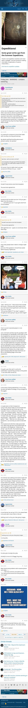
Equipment (12, 679)
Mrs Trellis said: (5, 96)
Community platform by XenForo (13, 706)
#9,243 (25, 153)
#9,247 (25, 242)
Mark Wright (6, 679)
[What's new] (23, 8)
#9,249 (25, 302)
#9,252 (25, 385)
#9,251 (25, 366)
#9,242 (25, 132)
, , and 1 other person (14, 356)
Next (20, 634)
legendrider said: (5, 220)
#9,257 (25, 550)
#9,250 (25, 325)
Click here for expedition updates (10, 66)
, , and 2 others (14, 252)
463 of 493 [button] (14, 634)
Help (24, 702)
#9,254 (25, 475)
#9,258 (25, 566)
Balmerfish (6, 670)
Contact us (3, 702)
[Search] (26, 8)
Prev (8, 634)
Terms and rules (11, 702)
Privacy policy (19, 702)
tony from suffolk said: (7, 156)
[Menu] (2, 8)
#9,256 (25, 530)
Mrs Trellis (4, 84)
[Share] (23, 93)
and (8, 500)
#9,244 (25, 181)
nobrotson (6, 656)
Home (2, 703)
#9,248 (25, 262)
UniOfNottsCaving (8, 664)
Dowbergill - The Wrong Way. (13, 669)
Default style (5, 700)
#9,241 (25, 93)
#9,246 (25, 217)
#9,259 (25, 584)
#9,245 (25, 197)
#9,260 (25, 620)
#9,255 (25, 509)
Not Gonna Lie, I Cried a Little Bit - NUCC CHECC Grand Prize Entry (14, 662)
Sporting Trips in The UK (13, 648)
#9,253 (25, 403)
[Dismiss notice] (25, 48)
